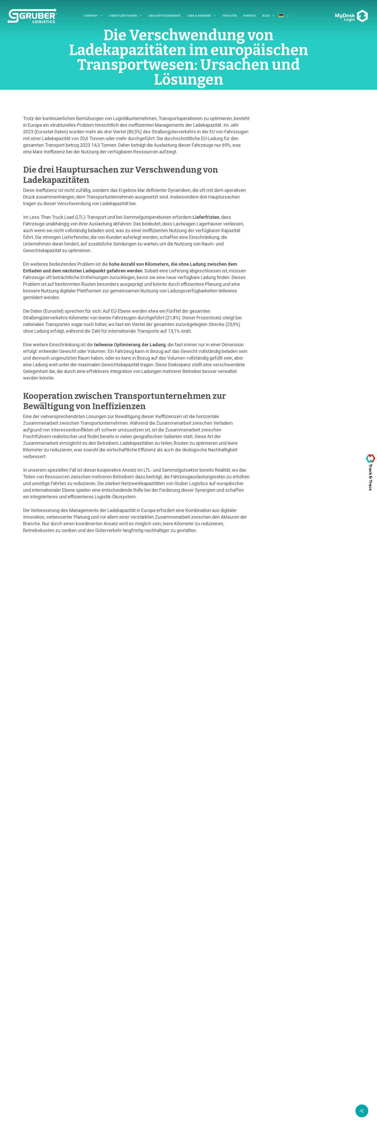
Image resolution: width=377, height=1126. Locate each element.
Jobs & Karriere (199, 15)
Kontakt (249, 15)
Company (91, 15)
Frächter (229, 15)
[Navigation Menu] (333, 12)
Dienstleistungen (123, 15)
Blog (266, 15)
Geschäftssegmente (164, 15)
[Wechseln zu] (286, 16)
